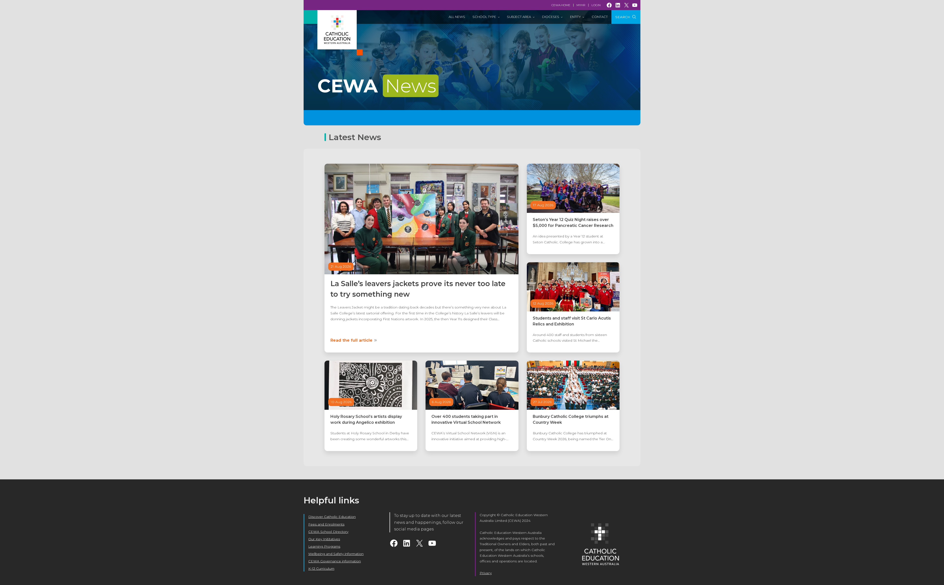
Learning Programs (324, 546)
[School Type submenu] (499, 17)
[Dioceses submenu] (562, 17)
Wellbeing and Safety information (336, 554)
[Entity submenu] (583, 17)
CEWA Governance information (334, 561)
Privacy (486, 573)
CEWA (376, 85)
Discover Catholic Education (332, 517)
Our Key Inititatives (324, 539)
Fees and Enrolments (326, 524)
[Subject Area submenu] (534, 17)
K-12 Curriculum (321, 568)
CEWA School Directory (328, 532)
